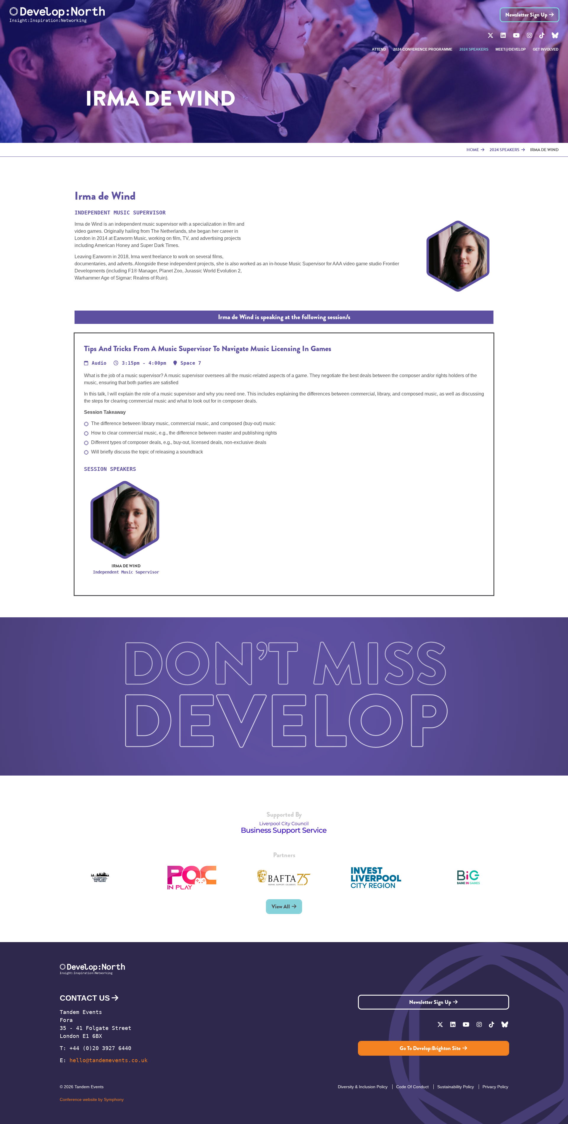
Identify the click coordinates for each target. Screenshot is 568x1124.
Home (473, 150)
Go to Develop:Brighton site (430, 1048)
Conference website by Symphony (92, 1099)
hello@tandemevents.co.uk (109, 1060)
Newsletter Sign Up (526, 15)
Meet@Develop (511, 49)
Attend (379, 49)
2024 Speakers (473, 49)
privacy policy (495, 1086)
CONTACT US (85, 998)
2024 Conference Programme (422, 49)
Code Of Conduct (412, 1086)
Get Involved (546, 49)
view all (281, 906)
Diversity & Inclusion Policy (363, 1086)
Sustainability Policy (455, 1086)
